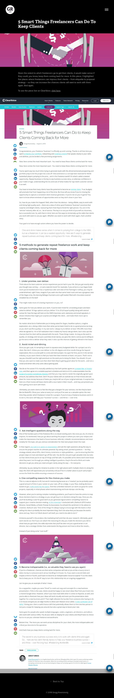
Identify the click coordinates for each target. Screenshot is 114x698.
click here (56, 90)
